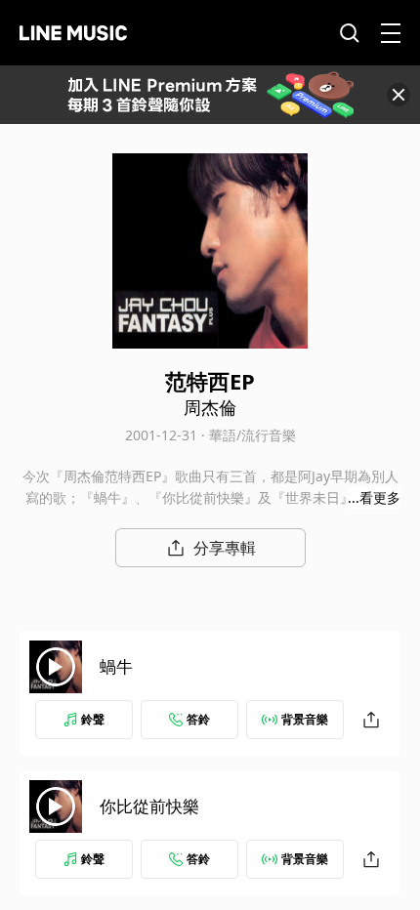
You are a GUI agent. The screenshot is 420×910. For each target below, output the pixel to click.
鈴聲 (93, 719)
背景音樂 (304, 719)
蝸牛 (116, 666)
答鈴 (198, 719)
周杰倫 (210, 407)
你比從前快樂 (149, 806)
